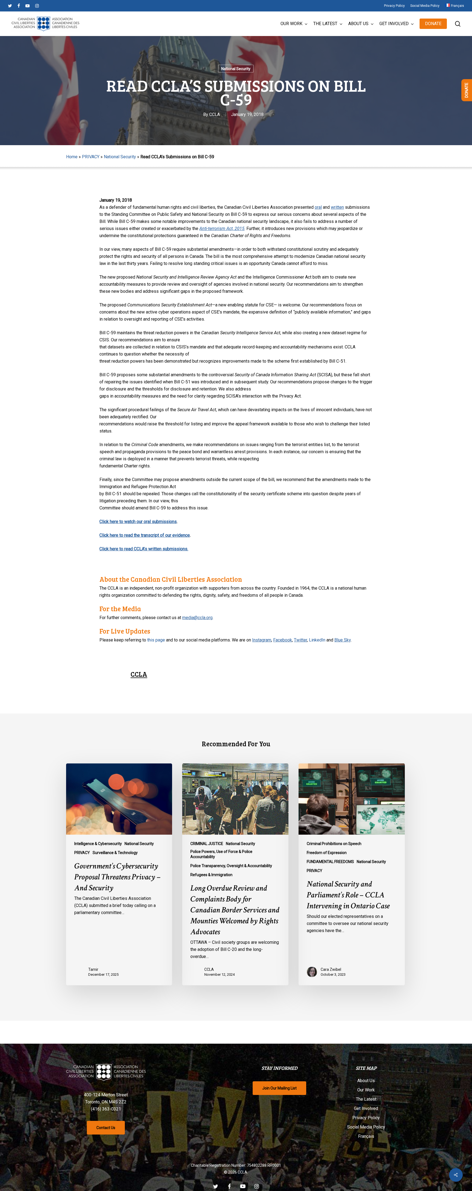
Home (72, 156)
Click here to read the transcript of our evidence (144, 535)
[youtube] (27, 6)
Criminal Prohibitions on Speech (334, 843)
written (337, 207)
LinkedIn (317, 640)
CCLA (214, 114)
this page (156, 640)
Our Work (366, 1090)
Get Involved (366, 1108)
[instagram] (37, 6)
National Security (235, 69)
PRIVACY (90, 156)
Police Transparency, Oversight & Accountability (231, 866)
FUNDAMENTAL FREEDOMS (330, 861)
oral (318, 207)
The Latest (366, 1099)
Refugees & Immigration (211, 875)
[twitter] (10, 6)
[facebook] (18, 6)
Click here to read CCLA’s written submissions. (143, 548)
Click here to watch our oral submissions (138, 521)
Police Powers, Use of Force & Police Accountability (221, 854)
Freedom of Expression (327, 852)
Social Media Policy (366, 1127)
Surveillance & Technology (115, 852)
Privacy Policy (366, 1117)
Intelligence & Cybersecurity (98, 843)
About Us (366, 1080)
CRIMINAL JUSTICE (206, 843)
